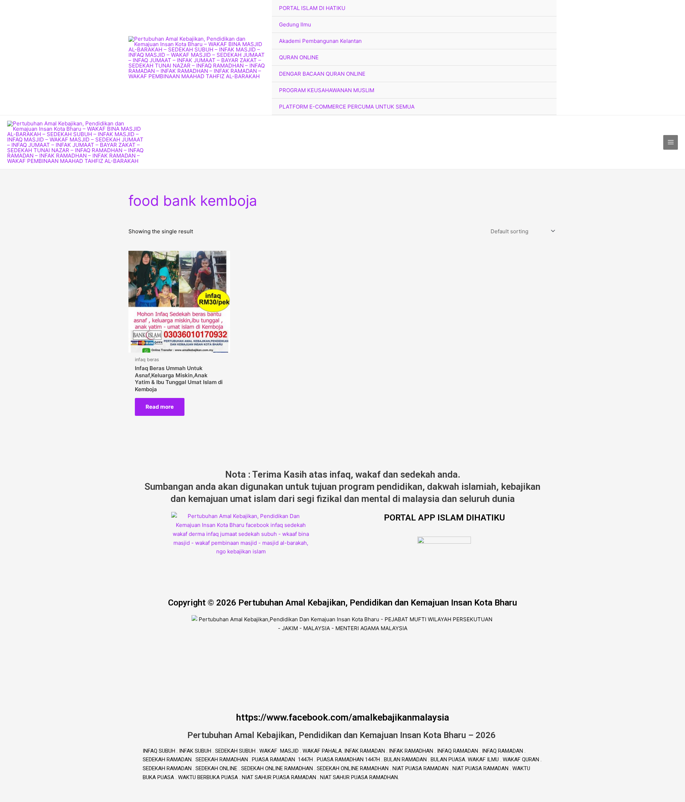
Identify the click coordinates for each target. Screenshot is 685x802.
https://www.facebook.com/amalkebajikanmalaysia (342, 717)
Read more (160, 406)
